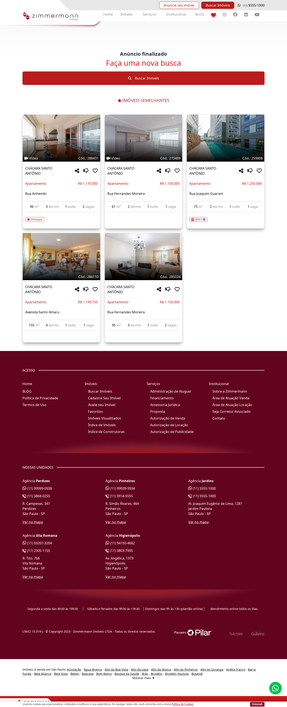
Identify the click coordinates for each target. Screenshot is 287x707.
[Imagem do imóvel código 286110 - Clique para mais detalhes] (61, 256)
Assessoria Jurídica (165, 404)
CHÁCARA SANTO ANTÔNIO (38, 171)
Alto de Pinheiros (186, 669)
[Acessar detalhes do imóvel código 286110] (61, 333)
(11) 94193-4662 (122, 543)
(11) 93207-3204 (39, 543)
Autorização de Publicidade (172, 431)
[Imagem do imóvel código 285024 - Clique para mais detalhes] (143, 256)
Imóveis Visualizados (104, 418)
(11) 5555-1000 (204, 488)
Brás (145, 674)
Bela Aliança (42, 674)
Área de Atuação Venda (230, 398)
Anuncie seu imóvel (179, 5)
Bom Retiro (104, 674)
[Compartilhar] (77, 171)
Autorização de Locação (169, 425)
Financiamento (162, 398)
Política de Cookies (183, 704)
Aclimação (74, 669)
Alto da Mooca (161, 669)
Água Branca (93, 669)
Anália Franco (235, 669)
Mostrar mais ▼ (143, 678)
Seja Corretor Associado (231, 411)
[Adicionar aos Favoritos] (95, 171)
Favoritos (95, 411)
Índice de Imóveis (102, 425)
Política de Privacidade (40, 398)
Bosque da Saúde (127, 674)
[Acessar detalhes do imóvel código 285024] (143, 333)
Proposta (157, 411)
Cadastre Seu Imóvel (104, 398)
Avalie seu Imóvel (101, 404)
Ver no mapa (32, 522)
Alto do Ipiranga (211, 669)
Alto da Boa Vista (116, 669)
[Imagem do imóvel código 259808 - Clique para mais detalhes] (225, 138)
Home (108, 14)
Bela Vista (61, 674)
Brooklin (156, 674)
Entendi (257, 704)
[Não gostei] (85, 171)
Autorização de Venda (167, 418)
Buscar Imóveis (218, 5)
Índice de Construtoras (106, 431)
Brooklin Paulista (177, 674)
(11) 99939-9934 (122, 488)
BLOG (199, 14)
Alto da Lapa (139, 669)
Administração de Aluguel (170, 391)
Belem (74, 674)
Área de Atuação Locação (232, 404)
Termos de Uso (34, 404)
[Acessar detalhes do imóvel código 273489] (143, 214)
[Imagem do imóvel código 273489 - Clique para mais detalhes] (143, 138)
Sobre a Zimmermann (229, 391)
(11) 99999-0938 (39, 488)
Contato (218, 418)
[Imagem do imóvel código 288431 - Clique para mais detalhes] (61, 138)
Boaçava (87, 674)
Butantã (197, 674)
